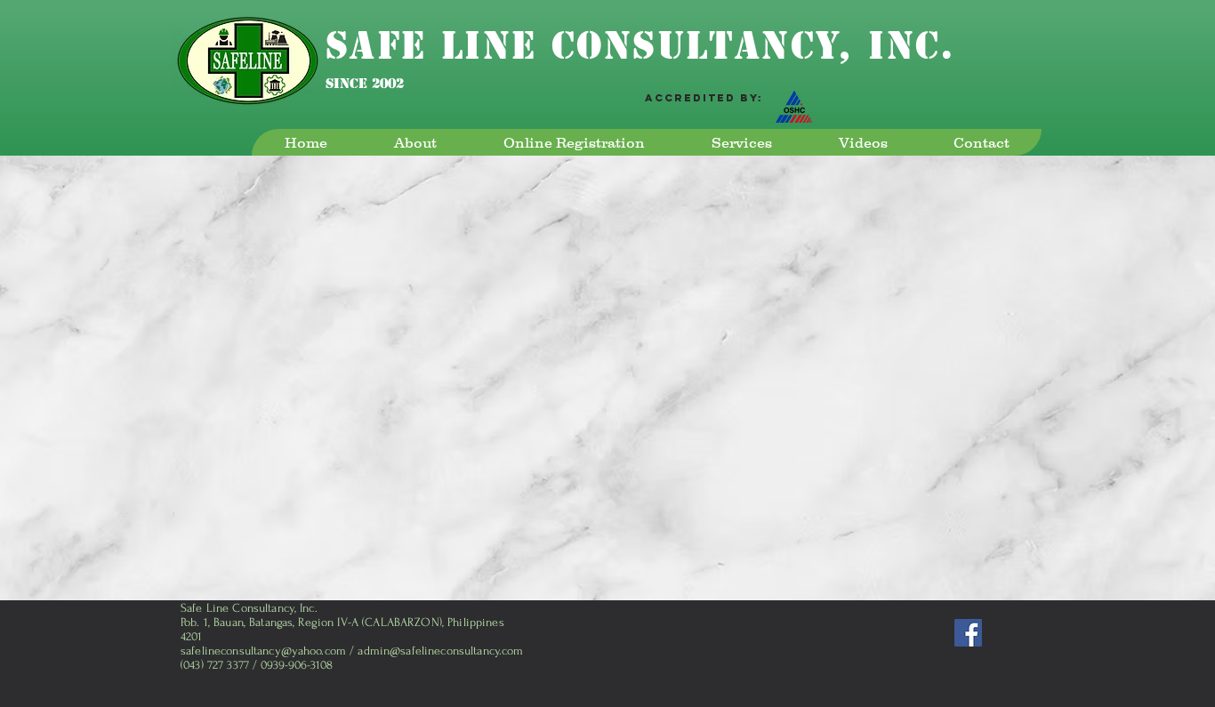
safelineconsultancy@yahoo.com (263, 650)
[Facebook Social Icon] (968, 633)
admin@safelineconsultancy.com (440, 650)
